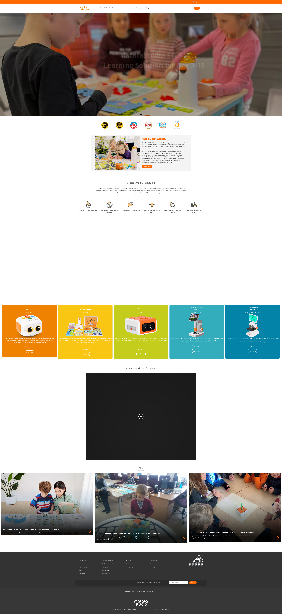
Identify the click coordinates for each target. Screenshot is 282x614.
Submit (193, 582)
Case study (105, 567)
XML (133, 591)
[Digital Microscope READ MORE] (212, 259)
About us (128, 560)
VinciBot (81, 570)
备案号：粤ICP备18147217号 (162, 609)
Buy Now (29, 348)
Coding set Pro (83, 567)
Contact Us (154, 8)
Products (120, 8)
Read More (29, 352)
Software (152, 567)
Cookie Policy (151, 591)
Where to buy (130, 567)
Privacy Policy (141, 591)
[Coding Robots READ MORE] (70, 259)
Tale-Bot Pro (82, 560)
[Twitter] (193, 564)
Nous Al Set (82, 573)
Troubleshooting (154, 560)
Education (129, 8)
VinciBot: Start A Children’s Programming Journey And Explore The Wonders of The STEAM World (223, 532)
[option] (105, 125)
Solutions (112, 8)
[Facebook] (190, 564)
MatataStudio (130, 557)
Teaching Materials (107, 560)
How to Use (153, 564)
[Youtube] (199, 564)
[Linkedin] (196, 564)
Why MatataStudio (102, 8)
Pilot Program (106, 573)
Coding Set (82, 564)
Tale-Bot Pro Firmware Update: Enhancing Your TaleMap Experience (31, 529)
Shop (197, 8)
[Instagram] (202, 564)
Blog (147, 8)
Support (152, 557)
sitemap (127, 591)
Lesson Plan (105, 570)
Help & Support (139, 8)
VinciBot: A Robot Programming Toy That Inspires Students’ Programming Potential (129, 533)
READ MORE (147, 166)
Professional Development (109, 564)
